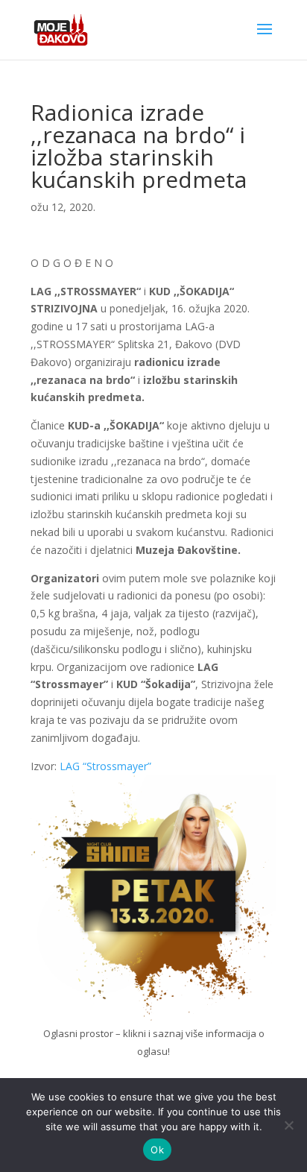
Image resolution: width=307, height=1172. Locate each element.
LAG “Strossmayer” (104, 766)
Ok (157, 1150)
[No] (288, 1125)
